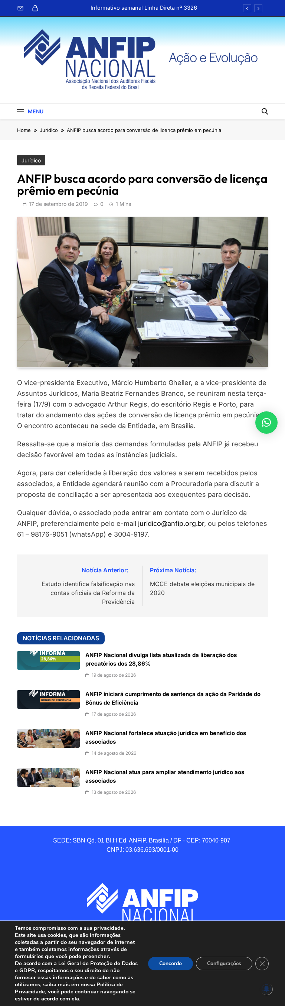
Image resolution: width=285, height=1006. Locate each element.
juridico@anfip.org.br (171, 523)
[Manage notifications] (266, 989)
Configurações (224, 963)
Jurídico (31, 160)
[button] (266, 422)
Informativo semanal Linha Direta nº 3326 (144, 8)
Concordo (170, 963)
